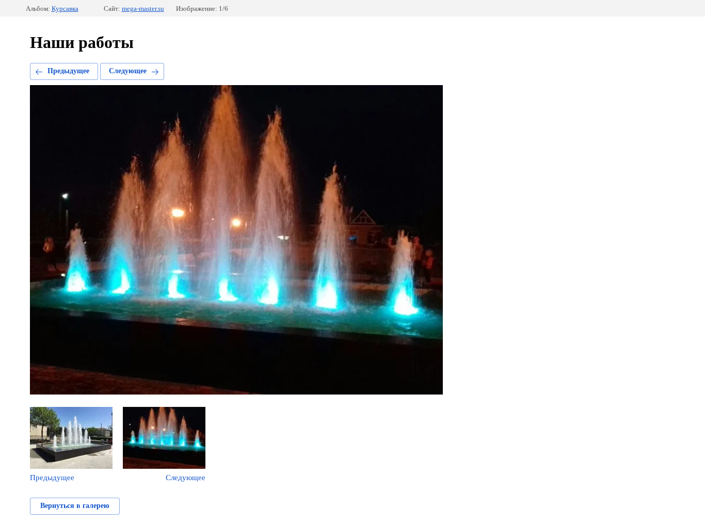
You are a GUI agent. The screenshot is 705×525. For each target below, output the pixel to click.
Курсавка (65, 8)
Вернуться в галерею (74, 506)
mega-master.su (143, 8)
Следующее (128, 71)
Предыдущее (68, 71)
